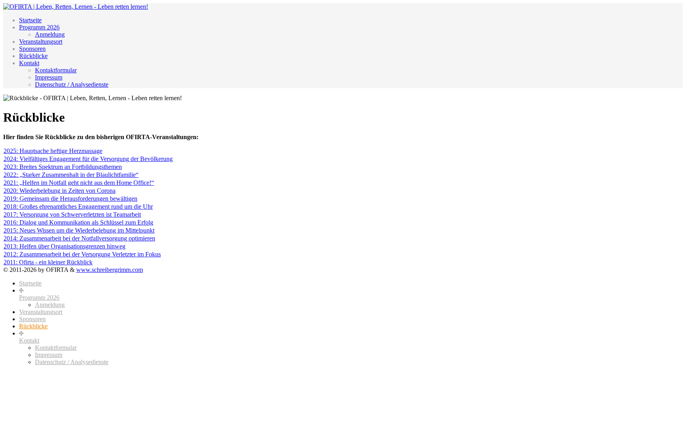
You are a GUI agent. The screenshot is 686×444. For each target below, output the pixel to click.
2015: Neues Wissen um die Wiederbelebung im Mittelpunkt (79, 230)
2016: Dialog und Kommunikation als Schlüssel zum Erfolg (78, 222)
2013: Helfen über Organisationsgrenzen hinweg (64, 246)
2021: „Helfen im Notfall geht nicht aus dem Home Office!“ (79, 182)
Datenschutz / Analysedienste (71, 84)
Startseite (30, 20)
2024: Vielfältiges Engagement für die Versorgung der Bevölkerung (88, 158)
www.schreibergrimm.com (109, 269)
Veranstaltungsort (40, 41)
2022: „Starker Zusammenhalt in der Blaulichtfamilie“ (71, 174)
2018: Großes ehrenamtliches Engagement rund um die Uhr (78, 206)
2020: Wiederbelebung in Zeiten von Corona (60, 190)
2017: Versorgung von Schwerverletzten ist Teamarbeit (72, 214)
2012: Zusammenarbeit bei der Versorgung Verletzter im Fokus (82, 254)
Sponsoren (32, 48)
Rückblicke (33, 55)
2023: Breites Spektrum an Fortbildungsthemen (63, 166)
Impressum (48, 77)
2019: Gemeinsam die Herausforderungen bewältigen (70, 198)
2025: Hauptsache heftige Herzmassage (53, 150)
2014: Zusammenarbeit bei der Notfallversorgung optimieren (79, 238)
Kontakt (29, 63)
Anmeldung (50, 34)
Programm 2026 (39, 27)
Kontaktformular (56, 70)
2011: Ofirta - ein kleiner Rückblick (48, 262)
